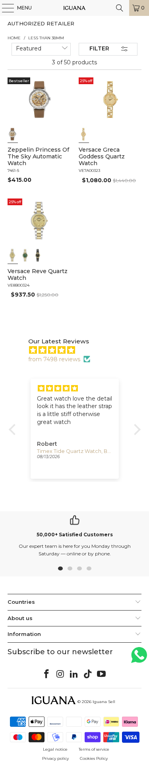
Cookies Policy (94, 758)
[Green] (25, 255)
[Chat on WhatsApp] (139, 658)
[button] (13, 429)
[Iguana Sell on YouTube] (102, 674)
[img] (78, 350)
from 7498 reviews (54, 359)
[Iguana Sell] (74, 8)
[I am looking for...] (119, 8)
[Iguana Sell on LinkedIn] (74, 674)
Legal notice (55, 749)
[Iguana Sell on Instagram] (60, 674)
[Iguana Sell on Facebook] (46, 674)
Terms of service (94, 749)
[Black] (38, 255)
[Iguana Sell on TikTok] (88, 674)
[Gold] (12, 134)
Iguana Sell (104, 701)
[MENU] (4, 8)
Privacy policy (55, 758)
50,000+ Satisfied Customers (75, 535)
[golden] (84, 134)
